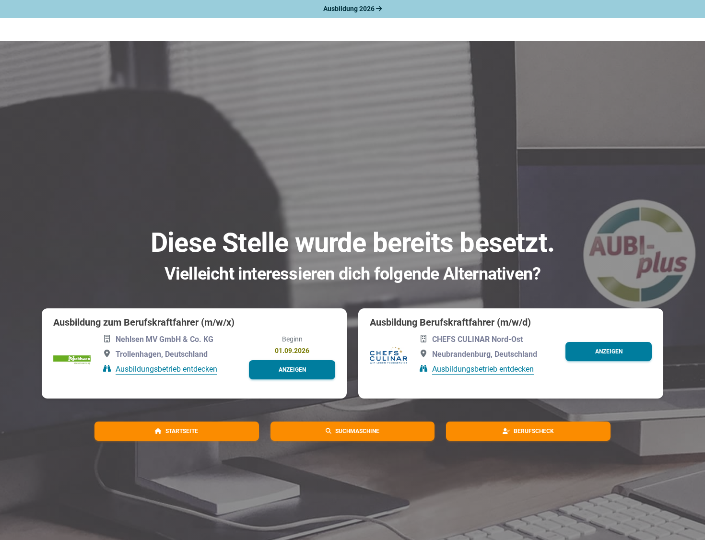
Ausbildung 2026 (349, 8)
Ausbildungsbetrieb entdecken (166, 369)
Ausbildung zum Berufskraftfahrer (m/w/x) (144, 322)
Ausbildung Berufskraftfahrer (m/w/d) (450, 322)
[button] (292, 369)
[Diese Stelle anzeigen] (72, 359)
